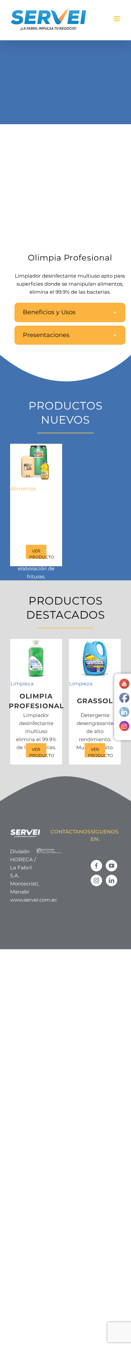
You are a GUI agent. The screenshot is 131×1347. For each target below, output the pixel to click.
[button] (69, 312)
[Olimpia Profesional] (36, 658)
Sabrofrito (36, 506)
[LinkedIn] (111, 880)
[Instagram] (96, 880)
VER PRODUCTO (37, 553)
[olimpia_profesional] (65, 193)
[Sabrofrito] (36, 463)
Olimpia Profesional (36, 701)
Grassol (95, 701)
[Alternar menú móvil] (117, 18)
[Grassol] (95, 658)
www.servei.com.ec (33, 900)
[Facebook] (96, 865)
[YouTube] (111, 865)
